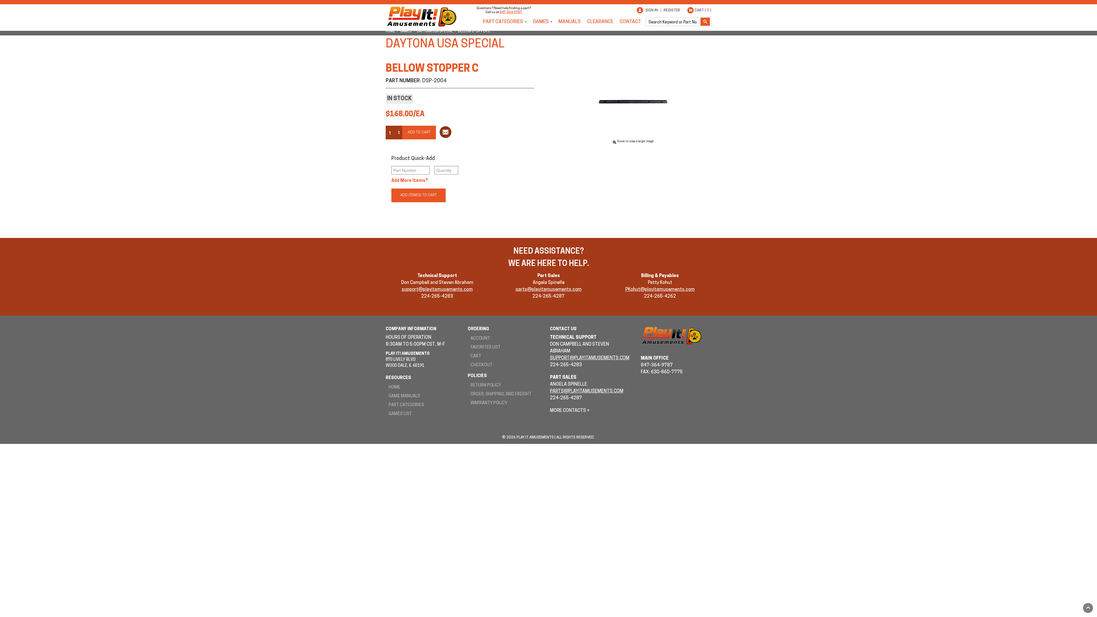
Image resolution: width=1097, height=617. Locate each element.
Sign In (651, 10)
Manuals (569, 21)
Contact (630, 21)
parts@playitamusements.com (549, 289)
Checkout (481, 365)
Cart (476, 356)
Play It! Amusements (421, 16)
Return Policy (486, 385)
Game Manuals (404, 396)
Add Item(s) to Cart (418, 195)
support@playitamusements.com (437, 289)
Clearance (600, 21)
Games (541, 21)
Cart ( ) (702, 10)
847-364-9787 (511, 12)
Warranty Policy (489, 403)
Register (672, 10)
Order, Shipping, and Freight (501, 394)
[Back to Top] (1088, 608)
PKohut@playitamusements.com (660, 289)
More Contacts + (570, 410)
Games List (400, 414)
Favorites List (486, 347)
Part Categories (503, 21)
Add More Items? (409, 181)
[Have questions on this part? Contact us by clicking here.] (445, 133)
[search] (673, 22)
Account (480, 338)
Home (394, 387)
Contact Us (563, 329)
